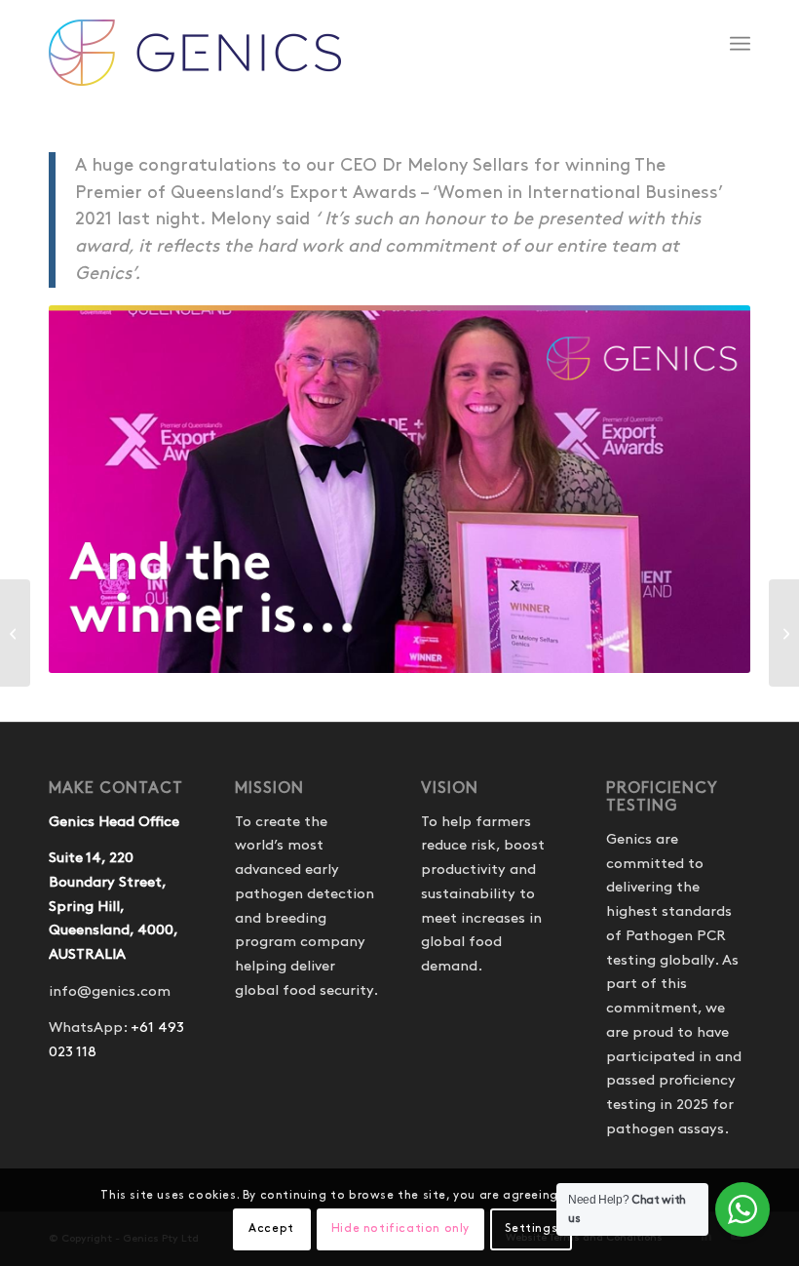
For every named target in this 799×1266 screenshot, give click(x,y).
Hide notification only (400, 1228)
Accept (271, 1228)
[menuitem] (740, 44)
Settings (531, 1228)
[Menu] (740, 44)
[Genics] (195, 63)
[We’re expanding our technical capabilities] (15, 633)
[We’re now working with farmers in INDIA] (784, 633)
